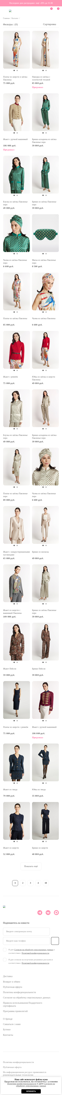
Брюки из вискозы (40, 552)
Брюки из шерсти (40, 848)
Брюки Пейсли (38, 669)
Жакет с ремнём (10, 377)
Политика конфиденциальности (19, 992)
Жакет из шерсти (11, 848)
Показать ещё (31, 866)
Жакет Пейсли (9, 669)
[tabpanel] (16, 50)
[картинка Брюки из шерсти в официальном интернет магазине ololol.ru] (45, 821)
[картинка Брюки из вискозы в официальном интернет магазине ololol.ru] (45, 525)
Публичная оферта (12, 987)
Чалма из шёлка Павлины (43, 318)
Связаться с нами (12, 1024)
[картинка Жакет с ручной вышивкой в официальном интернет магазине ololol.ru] (16, 112)
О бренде (7, 1019)
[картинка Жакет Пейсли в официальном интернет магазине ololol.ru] (16, 642)
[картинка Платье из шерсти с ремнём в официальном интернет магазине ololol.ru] (16, 700)
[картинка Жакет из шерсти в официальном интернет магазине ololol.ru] (16, 821)
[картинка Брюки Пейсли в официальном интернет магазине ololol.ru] (45, 642)
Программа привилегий (15, 1011)
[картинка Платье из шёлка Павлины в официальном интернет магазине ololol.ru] (16, 291)
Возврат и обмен (11, 981)
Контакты (8, 1035)
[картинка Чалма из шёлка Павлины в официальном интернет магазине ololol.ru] (45, 291)
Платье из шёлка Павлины (15, 318)
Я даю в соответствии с (31, 951)
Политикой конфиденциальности (35, 953)
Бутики (7, 1029)
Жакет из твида (10, 789)
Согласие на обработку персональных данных (26, 997)
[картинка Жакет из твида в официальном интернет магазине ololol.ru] (16, 762)
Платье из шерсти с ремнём (15, 727)
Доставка (7, 976)
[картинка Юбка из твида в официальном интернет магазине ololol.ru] (45, 762)
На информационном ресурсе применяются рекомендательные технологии (24, 1073)
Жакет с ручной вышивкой (15, 139)
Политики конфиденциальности (21, 1084)
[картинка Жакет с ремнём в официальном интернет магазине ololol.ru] (16, 350)
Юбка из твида (39, 789)
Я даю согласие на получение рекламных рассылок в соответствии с (30, 961)
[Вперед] (53, 882)
